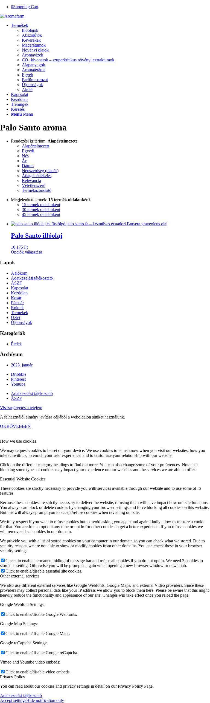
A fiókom (19, 273)
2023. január (22, 365)
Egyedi (28, 151)
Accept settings (13, 700)
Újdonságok (21, 322)
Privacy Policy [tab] (12, 676)
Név (25, 155)
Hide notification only (45, 700)
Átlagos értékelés (36, 175)
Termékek (19, 312)
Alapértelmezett (35, 146)
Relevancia (31, 180)
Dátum (28, 165)
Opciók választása (26, 252)
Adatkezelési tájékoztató (32, 278)
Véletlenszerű (33, 185)
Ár (24, 160)
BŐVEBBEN (19, 426)
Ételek (16, 343)
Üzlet (15, 317)
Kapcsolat (19, 288)
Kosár (16, 297)
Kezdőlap (19, 293)
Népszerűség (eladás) (40, 170)
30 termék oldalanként (41, 209)
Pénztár (17, 302)
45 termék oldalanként (41, 214)
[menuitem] (110, 57)
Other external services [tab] (19, 576)
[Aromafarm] (12, 16)
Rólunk (17, 307)
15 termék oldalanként (41, 204)
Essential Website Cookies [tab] (22, 479)
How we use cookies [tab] (18, 441)
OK (3, 426)
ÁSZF (16, 283)
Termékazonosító (36, 190)
